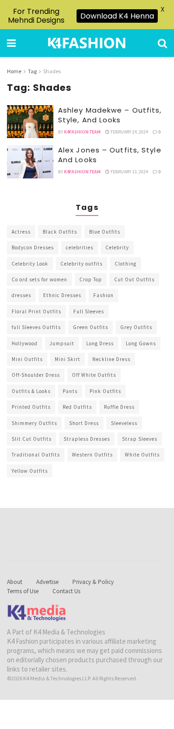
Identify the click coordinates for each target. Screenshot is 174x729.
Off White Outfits (94, 375)
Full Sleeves (88, 311)
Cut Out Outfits (134, 279)
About (14, 582)
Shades (52, 71)
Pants (70, 391)
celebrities (79, 247)
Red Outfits (77, 407)
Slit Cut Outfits (32, 439)
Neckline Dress (111, 359)
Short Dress (84, 423)
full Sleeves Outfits (36, 327)
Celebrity (117, 247)
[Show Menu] (11, 43)
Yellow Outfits (30, 471)
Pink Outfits (105, 391)
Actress (21, 231)
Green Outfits (90, 327)
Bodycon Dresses (33, 247)
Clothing (125, 263)
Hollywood (25, 343)
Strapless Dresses (87, 439)
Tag (32, 71)
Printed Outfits (31, 407)
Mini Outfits (27, 359)
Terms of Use (23, 591)
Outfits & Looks (31, 391)
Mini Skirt (67, 359)
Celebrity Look (30, 263)
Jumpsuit (62, 343)
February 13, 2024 (129, 172)
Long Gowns (141, 343)
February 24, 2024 (129, 132)
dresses (21, 295)
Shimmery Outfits (34, 423)
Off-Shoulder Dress (36, 375)
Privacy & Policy (93, 582)
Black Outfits (60, 231)
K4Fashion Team (82, 132)
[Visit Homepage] (87, 43)
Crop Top (90, 279)
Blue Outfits (104, 231)
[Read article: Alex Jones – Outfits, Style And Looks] (30, 161)
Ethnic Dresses (62, 295)
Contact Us (66, 591)
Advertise (47, 582)
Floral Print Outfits (36, 311)
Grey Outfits (136, 327)
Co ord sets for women (39, 279)
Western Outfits (92, 454)
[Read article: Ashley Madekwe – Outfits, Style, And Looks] (30, 122)
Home (14, 71)
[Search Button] (162, 43)
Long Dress (100, 343)
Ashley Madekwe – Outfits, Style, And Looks (110, 115)
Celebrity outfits (81, 263)
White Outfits (142, 454)
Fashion (103, 295)
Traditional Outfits (36, 454)
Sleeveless (124, 423)
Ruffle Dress (119, 407)
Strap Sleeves (139, 439)
